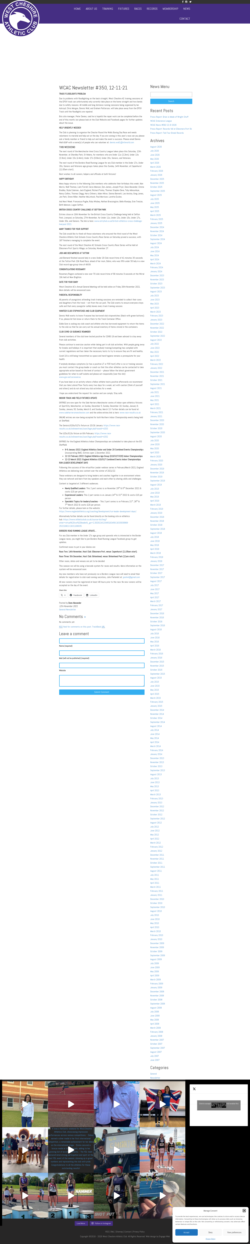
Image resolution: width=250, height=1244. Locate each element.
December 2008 (157, 991)
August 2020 (156, 436)
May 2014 (154, 738)
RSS (107, 1231)
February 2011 (156, 890)
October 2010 (156, 903)
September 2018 (157, 528)
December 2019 (157, 468)
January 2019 (156, 512)
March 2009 (155, 979)
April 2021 (154, 404)
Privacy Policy (210, 1239)
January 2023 (156, 319)
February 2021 (156, 412)
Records (152, 9)
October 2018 (156, 524)
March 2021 (155, 408)
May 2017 (154, 593)
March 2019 (155, 504)
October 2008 (156, 999)
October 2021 (156, 380)
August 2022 (156, 339)
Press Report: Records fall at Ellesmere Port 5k (171, 128)
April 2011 (154, 882)
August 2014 (156, 726)
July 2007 (154, 1055)
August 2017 (156, 581)
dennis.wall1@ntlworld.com (122, 142)
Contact (184, 19)
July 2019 (154, 488)
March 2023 (155, 311)
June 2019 (155, 492)
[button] (244, 1210)
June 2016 (155, 637)
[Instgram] (186, 1)
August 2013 (156, 774)
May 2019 (154, 496)
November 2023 (157, 279)
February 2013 (156, 798)
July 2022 (154, 343)
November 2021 (157, 376)
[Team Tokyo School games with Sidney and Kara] (117, 1104)
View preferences (234, 1232)
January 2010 (156, 939)
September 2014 (157, 722)
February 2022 (156, 364)
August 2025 (156, 194)
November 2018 (157, 520)
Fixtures (123, 9)
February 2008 (156, 1031)
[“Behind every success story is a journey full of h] (162, 1104)
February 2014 (156, 750)
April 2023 (154, 307)
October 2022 (156, 331)
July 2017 (154, 585)
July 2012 (154, 826)
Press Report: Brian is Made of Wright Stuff (169, 116)
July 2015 (154, 681)
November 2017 (157, 569)
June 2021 (155, 396)
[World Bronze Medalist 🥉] (25, 1104)
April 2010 (154, 927)
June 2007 (155, 1060)
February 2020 (156, 460)
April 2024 (154, 259)
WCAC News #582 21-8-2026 (163, 124)
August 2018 (156, 532)
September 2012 (157, 818)
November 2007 (157, 1039)
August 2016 (156, 629)
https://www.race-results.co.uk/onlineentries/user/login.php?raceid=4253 (89, 427)
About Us (91, 9)
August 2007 (156, 1051)
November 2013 (157, 762)
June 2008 (155, 1015)
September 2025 (157, 190)
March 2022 (155, 359)
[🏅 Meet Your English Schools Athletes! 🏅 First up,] (117, 1196)
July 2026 (154, 150)
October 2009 (156, 951)
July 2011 (154, 874)
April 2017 (154, 597)
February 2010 (156, 935)
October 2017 (156, 573)
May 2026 (154, 158)
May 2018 (154, 545)
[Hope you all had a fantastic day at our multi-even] (71, 1104)
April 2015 (154, 693)
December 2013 (157, 758)
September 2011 (157, 866)
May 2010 (154, 923)
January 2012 (156, 850)
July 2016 (154, 633)
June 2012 (155, 830)
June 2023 (155, 299)
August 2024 (156, 243)
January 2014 (156, 754)
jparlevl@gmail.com (131, 577)
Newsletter (71, 609)
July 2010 (154, 915)
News (186, 9)
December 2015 (157, 661)
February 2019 (156, 508)
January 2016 (156, 657)
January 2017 (156, 609)
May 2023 (154, 303)
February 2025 (156, 219)
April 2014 (154, 742)
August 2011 (156, 870)
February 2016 (156, 653)
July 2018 (154, 536)
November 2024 (157, 231)
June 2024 (155, 251)
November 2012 (157, 810)
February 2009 (156, 983)
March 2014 (155, 746)
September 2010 (157, 907)
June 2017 (155, 589)
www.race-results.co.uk (130, 412)
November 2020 (157, 424)
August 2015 (156, 677)
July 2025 (154, 199)
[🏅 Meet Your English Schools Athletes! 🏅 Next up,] (25, 1196)
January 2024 (156, 271)
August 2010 (156, 911)
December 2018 (157, 516)
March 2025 (155, 215)
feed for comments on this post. (75, 626)
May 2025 (154, 207)
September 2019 (157, 480)
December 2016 (157, 613)
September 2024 (157, 239)
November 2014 (157, 713)
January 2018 (156, 561)
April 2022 (154, 355)
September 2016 (157, 625)
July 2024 (154, 247)
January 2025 (156, 223)
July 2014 (154, 730)
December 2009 (157, 943)
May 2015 (154, 689)
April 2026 (154, 162)
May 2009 (154, 971)
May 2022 (154, 351)
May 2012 (154, 834)
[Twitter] (190, 1)
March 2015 (155, 697)
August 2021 (156, 388)
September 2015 (157, 673)
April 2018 (154, 548)
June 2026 (155, 154)
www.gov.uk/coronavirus (70, 377)
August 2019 (156, 484)
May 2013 (154, 786)
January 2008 (156, 1035)
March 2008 (155, 1027)
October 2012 (156, 814)
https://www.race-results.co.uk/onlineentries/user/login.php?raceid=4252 (85, 435)
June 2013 (155, 782)
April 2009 (154, 975)
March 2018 (155, 553)
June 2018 (155, 541)
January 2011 (156, 895)
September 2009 (157, 955)
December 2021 (157, 371)
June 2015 (155, 685)
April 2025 (154, 211)
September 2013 (157, 770)
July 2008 (154, 1011)
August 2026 (156, 146)
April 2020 (154, 452)
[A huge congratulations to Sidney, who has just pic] (162, 1150)
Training (107, 9)
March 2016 (155, 649)
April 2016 (154, 645)
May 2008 (154, 1019)
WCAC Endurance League (161, 120)
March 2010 (155, 931)
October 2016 (156, 621)
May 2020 (154, 448)
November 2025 (157, 183)
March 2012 (155, 842)
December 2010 (157, 899)
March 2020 (155, 456)
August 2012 (156, 822)
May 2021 (154, 400)
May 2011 (154, 878)
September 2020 (157, 432)
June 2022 (155, 347)
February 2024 (156, 267)
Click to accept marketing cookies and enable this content (219, 1105)
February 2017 (156, 605)
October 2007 (156, 1043)
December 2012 (157, 806)
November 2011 (157, 858)
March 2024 (155, 263)
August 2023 (156, 291)
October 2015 (156, 669)
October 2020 (156, 428)
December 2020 (157, 420)
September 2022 (157, 335)
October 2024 (156, 235)
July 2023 (154, 295)
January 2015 (156, 705)
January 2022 (156, 367)
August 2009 (156, 959)
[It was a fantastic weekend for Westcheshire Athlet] (71, 1150)
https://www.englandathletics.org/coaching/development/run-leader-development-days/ (97, 511)
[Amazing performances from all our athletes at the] (117, 1150)
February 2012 (156, 846)
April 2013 (154, 790)
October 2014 (156, 718)
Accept (187, 1232)
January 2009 (156, 987)
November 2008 (157, 995)
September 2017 (157, 577)
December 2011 (157, 854)
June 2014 (155, 734)
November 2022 (157, 327)
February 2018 (156, 557)
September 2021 (157, 384)
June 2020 (155, 444)
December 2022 (157, 323)
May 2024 (154, 255)
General (62, 609)
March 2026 (155, 166)
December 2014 (157, 709)
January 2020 (156, 464)
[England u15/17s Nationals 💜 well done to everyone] (25, 1150)
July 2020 (154, 440)
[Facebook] (183, 1)
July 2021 (154, 392)
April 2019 (154, 500)
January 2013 (156, 802)
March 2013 (155, 794)
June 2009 (155, 967)
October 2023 (156, 283)
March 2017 (155, 601)
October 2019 (156, 476)
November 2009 (157, 947)
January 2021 (156, 416)
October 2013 (156, 766)
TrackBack (98, 626)
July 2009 (154, 963)
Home (77, 9)
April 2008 (154, 1023)
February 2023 (156, 315)
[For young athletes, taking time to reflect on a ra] (162, 1196)
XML (112, 1231)
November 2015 (157, 665)
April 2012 (154, 838)
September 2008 (157, 1003)
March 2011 (155, 886)
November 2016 (157, 617)
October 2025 (156, 186)
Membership (170, 9)
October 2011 (156, 862)
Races (138, 9)
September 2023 (157, 287)
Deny (210, 1232)
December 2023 (157, 275)
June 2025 (155, 203)
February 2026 (156, 170)
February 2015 (156, 701)
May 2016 (154, 641)
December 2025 (157, 178)
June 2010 (155, 919)
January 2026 (156, 174)
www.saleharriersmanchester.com (74, 412)
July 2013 (154, 778)
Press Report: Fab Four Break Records (167, 132)
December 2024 (157, 227)
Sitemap (119, 1231)
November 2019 (157, 472)
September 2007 (157, 1047)
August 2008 (156, 1007)
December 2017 (157, 565)
